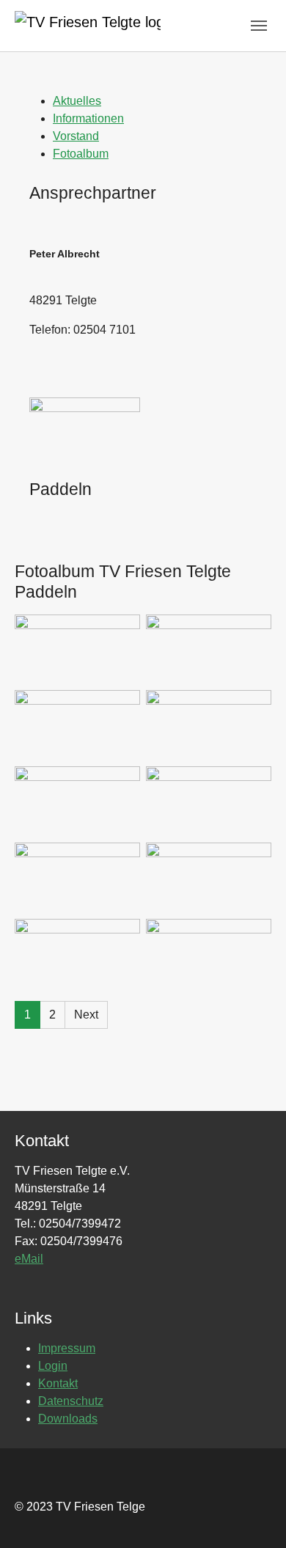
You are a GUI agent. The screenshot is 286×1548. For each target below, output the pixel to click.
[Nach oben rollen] (253, 1515)
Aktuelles (77, 101)
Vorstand (76, 136)
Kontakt (58, 1383)
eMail (29, 1258)
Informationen (88, 118)
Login (52, 1366)
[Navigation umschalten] (258, 25)
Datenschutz (70, 1401)
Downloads (68, 1418)
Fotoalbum (81, 153)
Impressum (66, 1348)
